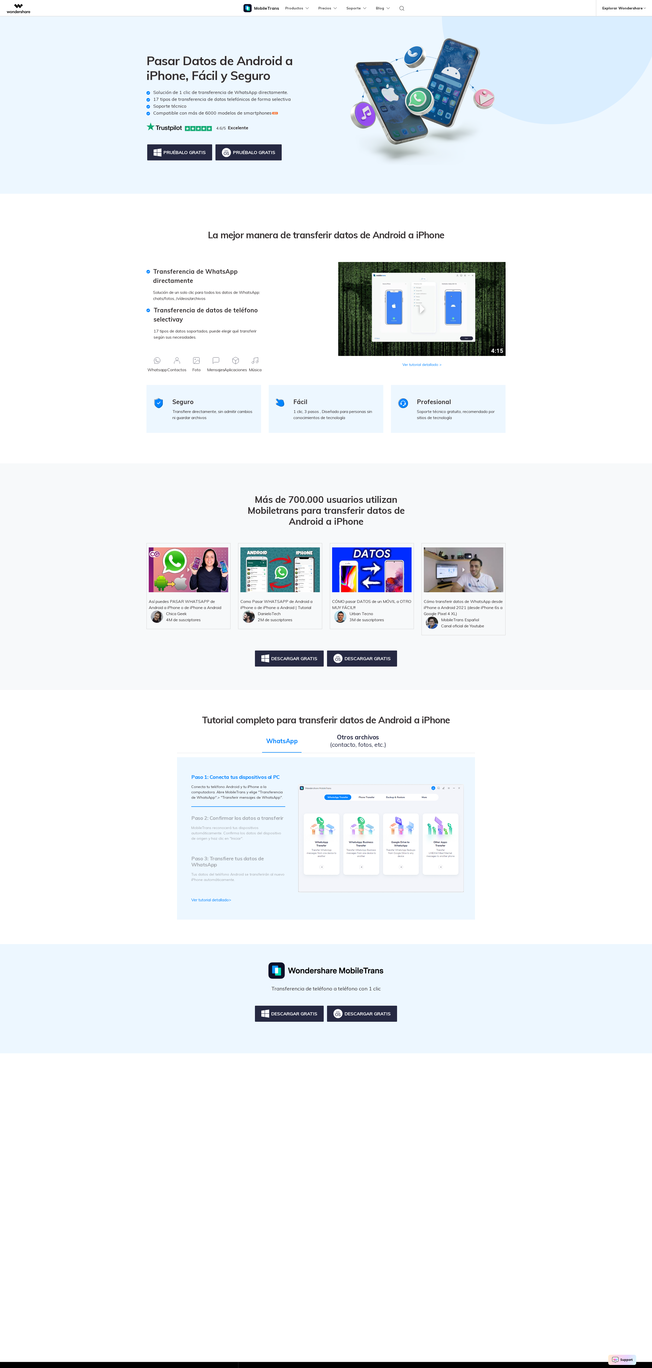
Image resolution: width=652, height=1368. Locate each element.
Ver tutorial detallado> (211, 899)
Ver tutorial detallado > (422, 364)
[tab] (282, 746)
